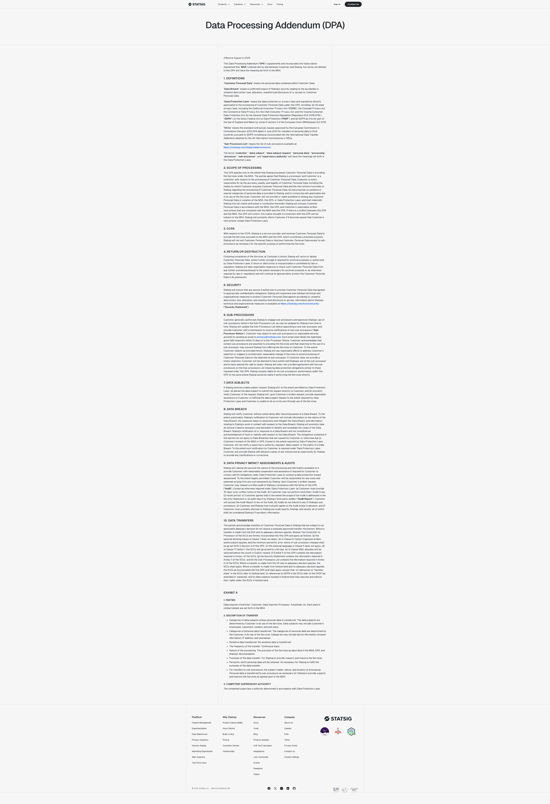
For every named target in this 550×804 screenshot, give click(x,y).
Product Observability (233, 722)
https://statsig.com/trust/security (300, 303)
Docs (269, 4)
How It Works (229, 728)
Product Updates (261, 740)
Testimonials (228, 751)
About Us (288, 722)
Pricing (280, 4)
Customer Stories (231, 745)
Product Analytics (200, 740)
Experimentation (199, 728)
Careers (287, 728)
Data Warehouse (199, 734)
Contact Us (353, 4)
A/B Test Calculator (263, 745)
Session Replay (199, 745)
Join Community (261, 757)
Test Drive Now (199, 762)
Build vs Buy (228, 734)
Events (257, 762)
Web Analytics (198, 757)
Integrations (259, 751)
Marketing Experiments (202, 751)
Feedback (258, 768)
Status (257, 774)
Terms (287, 740)
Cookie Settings (291, 757)
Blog (256, 734)
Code (256, 728)
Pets (286, 734)
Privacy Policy (291, 745)
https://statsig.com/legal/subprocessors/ (247, 147)
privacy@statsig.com (269, 337)
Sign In (337, 4)
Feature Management (201, 722)
